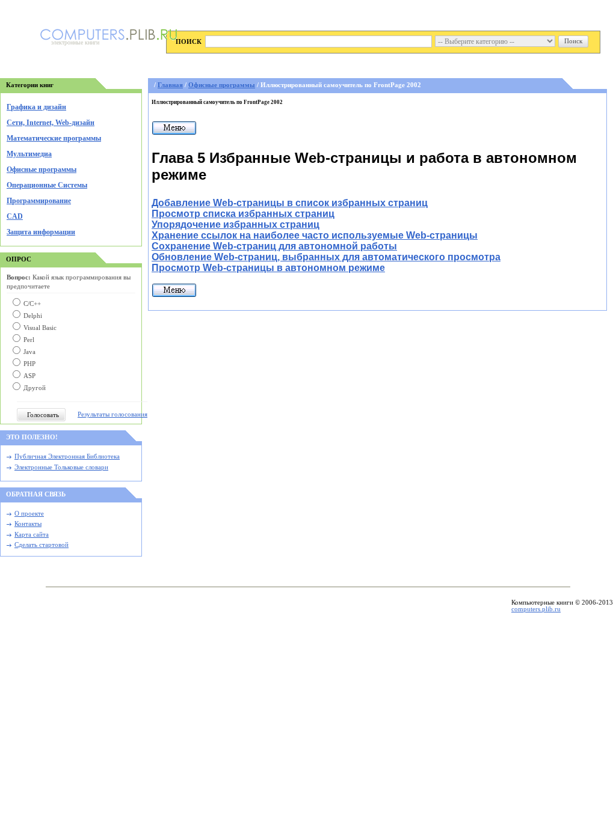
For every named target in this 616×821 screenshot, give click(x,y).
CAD (15, 216)
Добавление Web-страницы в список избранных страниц (290, 203)
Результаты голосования (112, 414)
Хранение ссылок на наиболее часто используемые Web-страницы (315, 235)
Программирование (39, 201)
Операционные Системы (47, 185)
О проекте (29, 513)
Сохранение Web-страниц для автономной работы (274, 246)
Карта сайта (31, 534)
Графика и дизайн (36, 107)
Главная (170, 85)
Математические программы (54, 138)
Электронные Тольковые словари (61, 467)
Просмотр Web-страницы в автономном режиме (268, 268)
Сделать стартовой (41, 545)
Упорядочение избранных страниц (235, 224)
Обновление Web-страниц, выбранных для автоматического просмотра (326, 257)
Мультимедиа (29, 154)
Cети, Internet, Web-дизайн (50, 122)
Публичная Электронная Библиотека (67, 456)
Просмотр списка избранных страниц (243, 214)
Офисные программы (41, 169)
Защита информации (41, 232)
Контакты (28, 523)
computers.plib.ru (536, 609)
